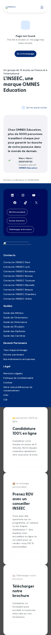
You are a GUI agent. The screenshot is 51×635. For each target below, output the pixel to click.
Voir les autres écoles (36, 107)
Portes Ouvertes (17, 221)
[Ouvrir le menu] (42, 7)
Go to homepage (25, 53)
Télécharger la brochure (20, 229)
